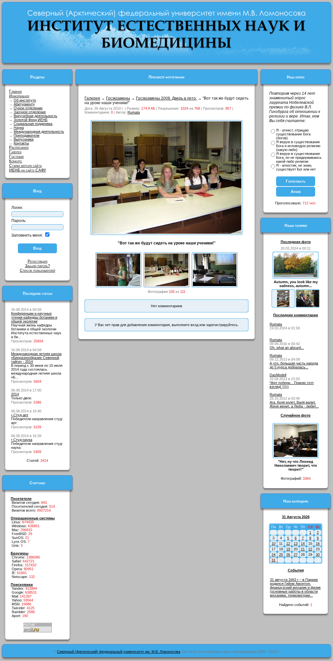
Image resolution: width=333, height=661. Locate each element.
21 (303, 549)
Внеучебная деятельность (35, 116)
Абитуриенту (24, 104)
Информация (19, 96)
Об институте (25, 100)
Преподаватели (26, 135)
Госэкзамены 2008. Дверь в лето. (166, 98)
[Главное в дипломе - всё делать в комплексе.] (214, 284)
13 (296, 543)
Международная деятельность (39, 131)
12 (288, 543)
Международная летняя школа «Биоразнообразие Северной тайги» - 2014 (36, 358)
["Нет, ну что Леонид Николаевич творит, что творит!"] (295, 455)
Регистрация (37, 261)
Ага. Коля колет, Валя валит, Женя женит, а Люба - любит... (294, 404)
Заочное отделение (30, 112)
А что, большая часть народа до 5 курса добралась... (294, 365)
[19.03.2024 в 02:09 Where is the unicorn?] (283, 305)
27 (296, 555)
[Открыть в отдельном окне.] (166, 232)
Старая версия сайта (25, 165)
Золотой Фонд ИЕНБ (30, 120)
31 (273, 560)
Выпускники (23, 139)
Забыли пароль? (37, 266)
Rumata (133, 112)
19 (288, 549)
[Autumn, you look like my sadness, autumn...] (295, 276)
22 (310, 549)
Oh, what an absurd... (287, 348)
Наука (19, 128)
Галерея (15, 152)
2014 (15, 394)
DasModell (278, 375)
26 (288, 555)
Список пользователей (37, 270)
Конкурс (15, 161)
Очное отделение (28, 108)
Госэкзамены (118, 98)
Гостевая (16, 156)
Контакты (21, 143)
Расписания (19, 147)
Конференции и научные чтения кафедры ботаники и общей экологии (34, 317)
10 (273, 543)
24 (273, 555)
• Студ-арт (19, 415)
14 (303, 543)
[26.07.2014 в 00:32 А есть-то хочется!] (307, 305)
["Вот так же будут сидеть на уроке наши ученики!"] (166, 284)
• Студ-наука (21, 440)
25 (281, 555)
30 (318, 555)
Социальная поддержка (33, 124)
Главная (15, 91)
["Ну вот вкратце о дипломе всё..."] (118, 284)
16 (318, 543)
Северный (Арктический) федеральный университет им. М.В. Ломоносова (118, 652)
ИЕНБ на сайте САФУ (27, 170)
